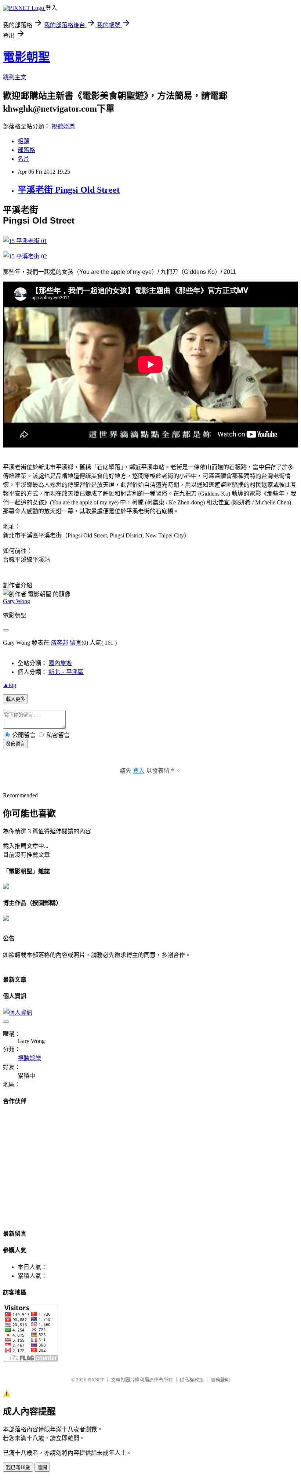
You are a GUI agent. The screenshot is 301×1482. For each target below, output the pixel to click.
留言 (75, 642)
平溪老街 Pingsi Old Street (69, 190)
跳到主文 (14, 77)
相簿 (23, 141)
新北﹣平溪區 (66, 672)
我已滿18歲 (18, 1467)
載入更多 (15, 699)
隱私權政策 (192, 1380)
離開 (42, 1467)
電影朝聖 (26, 57)
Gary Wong (16, 601)
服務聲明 (220, 1380)
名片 (23, 159)
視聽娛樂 (63, 126)
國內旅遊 (60, 663)
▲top (9, 685)
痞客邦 (59, 642)
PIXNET (95, 1380)
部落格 (26, 150)
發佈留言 (15, 744)
